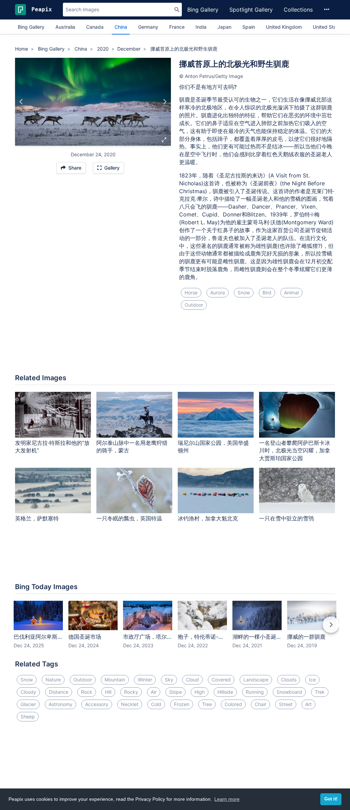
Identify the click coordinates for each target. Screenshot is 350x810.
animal (291, 292)
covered (221, 679)
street (286, 704)
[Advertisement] (175, 346)
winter (145, 679)
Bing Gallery (202, 9)
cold (156, 704)
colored (233, 704)
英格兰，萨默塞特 (37, 518)
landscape (255, 679)
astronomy (60, 704)
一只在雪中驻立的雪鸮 (286, 518)
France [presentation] (177, 27)
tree (207, 704)
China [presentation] (121, 27)
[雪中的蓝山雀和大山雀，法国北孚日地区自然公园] (164, 101)
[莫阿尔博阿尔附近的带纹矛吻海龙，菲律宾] (21, 101)
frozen (181, 704)
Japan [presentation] (224, 27)
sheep (28, 716)
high (199, 692)
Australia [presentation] (65, 27)
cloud (192, 679)
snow (244, 292)
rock (86, 692)
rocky (131, 692)
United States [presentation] (328, 27)
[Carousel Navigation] (175, 629)
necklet (129, 704)
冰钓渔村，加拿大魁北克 (208, 518)
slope (175, 692)
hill (108, 692)
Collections (298, 9)
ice (312, 679)
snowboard (289, 692)
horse (191, 292)
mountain (115, 679)
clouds (288, 679)
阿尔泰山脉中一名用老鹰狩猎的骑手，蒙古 (131, 446)
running (255, 692)
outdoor (194, 305)
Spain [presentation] (248, 27)
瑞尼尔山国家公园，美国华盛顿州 (213, 446)
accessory (96, 704)
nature (53, 679)
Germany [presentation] (148, 27)
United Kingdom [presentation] (284, 27)
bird (266, 292)
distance (58, 692)
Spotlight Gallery (251, 9)
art (308, 704)
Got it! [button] (330, 799)
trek (320, 692)
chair (260, 704)
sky (169, 679)
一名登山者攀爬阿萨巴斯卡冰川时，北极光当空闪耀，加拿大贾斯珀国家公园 (294, 450)
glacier (28, 704)
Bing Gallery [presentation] (31, 27)
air (154, 692)
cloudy (28, 692)
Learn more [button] (227, 799)
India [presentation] (201, 27)
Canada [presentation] (95, 27)
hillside (225, 692)
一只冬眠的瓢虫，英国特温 (129, 518)
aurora (217, 292)
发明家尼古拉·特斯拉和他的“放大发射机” (52, 446)
